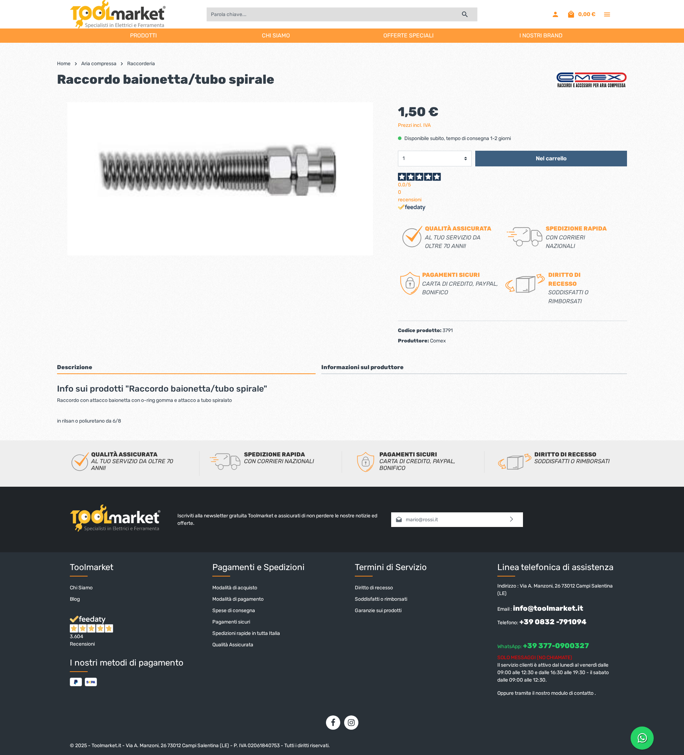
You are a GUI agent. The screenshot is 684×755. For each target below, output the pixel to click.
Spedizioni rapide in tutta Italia (246, 633)
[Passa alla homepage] (118, 14)
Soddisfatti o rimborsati (381, 599)
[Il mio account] (555, 14)
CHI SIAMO (276, 35)
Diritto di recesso (374, 588)
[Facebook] (333, 722)
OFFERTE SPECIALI (408, 35)
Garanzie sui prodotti (378, 610)
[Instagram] (351, 722)
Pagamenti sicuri (231, 622)
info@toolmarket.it (548, 608)
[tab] (186, 367)
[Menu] (607, 14)
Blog (75, 599)
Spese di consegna (233, 610)
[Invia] (512, 519)
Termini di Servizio (391, 567)
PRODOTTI (143, 35)
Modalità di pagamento (238, 599)
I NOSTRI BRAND (541, 35)
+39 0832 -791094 (552, 621)
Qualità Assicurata (232, 645)
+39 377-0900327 (556, 645)
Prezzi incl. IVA (414, 125)
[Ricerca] (465, 14)
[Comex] (591, 80)
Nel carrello (551, 158)
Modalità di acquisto (234, 588)
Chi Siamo (81, 588)
